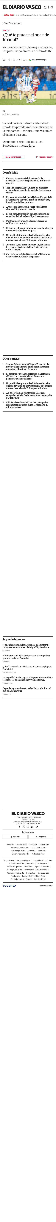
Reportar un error (46, 157)
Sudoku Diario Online (16, 864)
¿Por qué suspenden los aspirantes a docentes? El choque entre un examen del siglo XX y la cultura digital (26, 647)
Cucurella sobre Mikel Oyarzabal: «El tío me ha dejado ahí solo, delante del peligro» (28, 255)
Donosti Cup (30, 873)
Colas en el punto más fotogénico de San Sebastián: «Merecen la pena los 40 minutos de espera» (28, 180)
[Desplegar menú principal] (51, 7)
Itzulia (24, 876)
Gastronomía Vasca (23, 860)
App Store (16, 837)
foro (31, 145)
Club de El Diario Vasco (37, 876)
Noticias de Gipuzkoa (14, 867)
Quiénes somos (22, 844)
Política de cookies (38, 854)
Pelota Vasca (28, 867)
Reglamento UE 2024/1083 (20, 848)
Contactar (10, 844)
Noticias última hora (39, 860)
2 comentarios (15, 157)
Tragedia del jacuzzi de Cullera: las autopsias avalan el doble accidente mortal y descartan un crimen (28, 190)
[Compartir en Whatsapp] (14, 59)
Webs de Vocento (46, 886)
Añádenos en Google (39, 60)
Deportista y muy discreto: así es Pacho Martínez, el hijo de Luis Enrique (27, 689)
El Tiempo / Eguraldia (14, 870)
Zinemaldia (30, 864)
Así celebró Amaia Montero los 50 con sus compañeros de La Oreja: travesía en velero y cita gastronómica (29, 395)
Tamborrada (15, 876)
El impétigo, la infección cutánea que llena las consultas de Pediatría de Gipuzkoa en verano (27, 215)
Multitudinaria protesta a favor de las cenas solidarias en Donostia (26, 222)
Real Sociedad (12, 23)
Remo (51, 860)
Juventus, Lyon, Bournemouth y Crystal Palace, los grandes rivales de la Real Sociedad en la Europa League (28, 247)
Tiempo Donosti (43, 873)
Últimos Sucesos (8, 860)
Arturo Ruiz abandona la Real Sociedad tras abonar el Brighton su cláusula (26, 208)
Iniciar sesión (45, 7)
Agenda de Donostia (42, 867)
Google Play (42, 837)
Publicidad (31, 851)
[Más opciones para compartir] (18, 59)
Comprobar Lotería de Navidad (21, 879)
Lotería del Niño (39, 879)
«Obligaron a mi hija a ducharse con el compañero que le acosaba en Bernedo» (26, 656)
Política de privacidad (18, 851)
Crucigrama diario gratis (15, 873)
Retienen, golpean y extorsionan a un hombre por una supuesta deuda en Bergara (29, 229)
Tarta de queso (42, 864)
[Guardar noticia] (4, 60)
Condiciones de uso (38, 848)
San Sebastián (29, 870)
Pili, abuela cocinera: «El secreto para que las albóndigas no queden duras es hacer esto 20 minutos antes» (27, 405)
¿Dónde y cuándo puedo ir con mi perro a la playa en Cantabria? (27, 667)
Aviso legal (33, 844)
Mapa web (41, 851)
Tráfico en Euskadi (43, 870)
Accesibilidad (44, 844)
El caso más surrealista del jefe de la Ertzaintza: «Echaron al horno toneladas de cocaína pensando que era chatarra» (28, 376)
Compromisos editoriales (20, 854)
